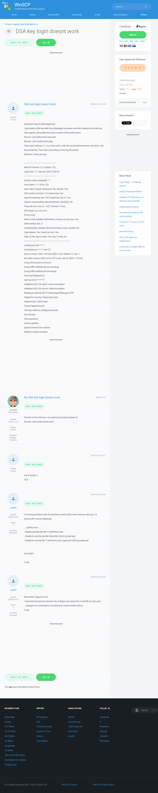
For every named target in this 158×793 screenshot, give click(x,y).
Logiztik (13, 507)
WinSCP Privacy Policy (103, 784)
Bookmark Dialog (126, 231)
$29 (126, 41)
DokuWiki (72, 731)
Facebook (104, 717)
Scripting (9, 750)
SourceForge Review (127, 102)
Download (77, 14)
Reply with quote (34, 113)
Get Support (42, 717)
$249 (142, 41)
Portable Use (11, 764)
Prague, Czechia (13, 438)
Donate (133, 35)
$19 (121, 41)
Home (14, 14)
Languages (10, 745)
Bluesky (103, 731)
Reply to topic (19, 42)
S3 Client (9, 740)
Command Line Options (16, 760)
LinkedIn (104, 736)
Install (97, 14)
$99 (136, 41)
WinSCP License (69, 784)
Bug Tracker (42, 740)
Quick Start (10, 717)
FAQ (38, 721)
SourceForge (74, 721)
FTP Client (9, 726)
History (39, 736)
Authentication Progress (129, 207)
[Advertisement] (56, 76)
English (144, 710)
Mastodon (104, 726)
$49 (131, 41)
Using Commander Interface (130, 191)
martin (12, 410)
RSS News (104, 740)
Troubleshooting (44, 726)
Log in (46, 42)
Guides (8, 721)
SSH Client (9, 736)
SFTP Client (10, 731)
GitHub (71, 717)
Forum (144, 14)
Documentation (120, 14)
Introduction (54, 14)
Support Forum (43, 731)
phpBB (71, 736)
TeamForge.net (75, 726)
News (32, 14)
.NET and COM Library (15, 755)
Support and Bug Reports (24, 24)
